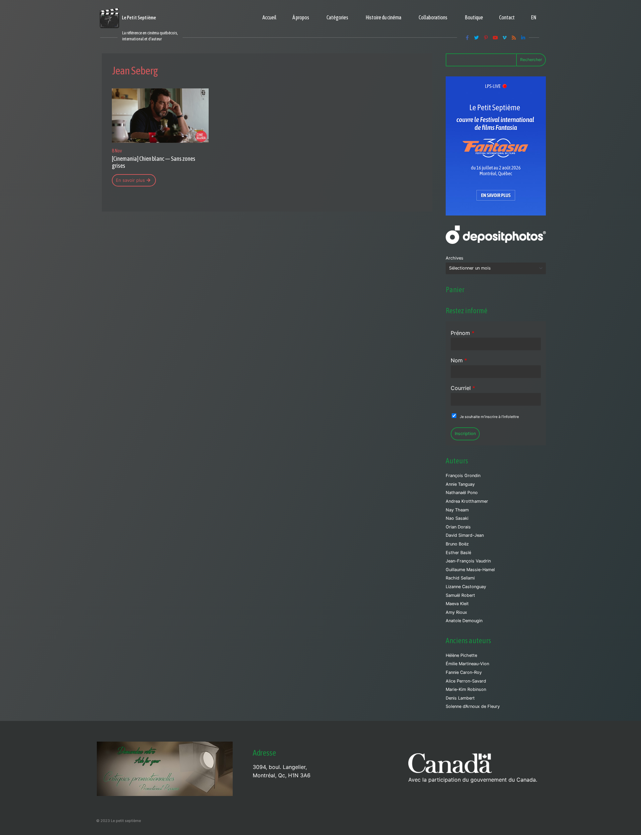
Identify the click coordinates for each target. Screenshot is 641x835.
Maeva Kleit (457, 603)
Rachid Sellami (460, 577)
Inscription (465, 433)
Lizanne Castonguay (466, 586)
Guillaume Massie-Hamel (470, 569)
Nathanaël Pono (462, 492)
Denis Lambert (460, 698)
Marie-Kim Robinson (466, 689)
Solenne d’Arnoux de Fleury (473, 706)
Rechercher (531, 59)
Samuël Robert (460, 595)
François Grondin (463, 475)
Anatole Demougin (464, 620)
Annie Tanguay (460, 484)
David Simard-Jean (465, 535)
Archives (454, 258)
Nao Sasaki (457, 518)
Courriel (463, 388)
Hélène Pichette (461, 655)
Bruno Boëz (457, 543)
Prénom (462, 333)
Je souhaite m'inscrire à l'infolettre (489, 416)
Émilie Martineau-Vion (467, 663)
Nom (459, 360)
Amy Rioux (456, 612)
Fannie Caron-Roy (464, 672)
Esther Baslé (458, 552)
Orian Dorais (458, 526)
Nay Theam (457, 509)
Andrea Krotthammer (467, 501)
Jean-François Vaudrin (468, 560)
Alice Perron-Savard (466, 681)
